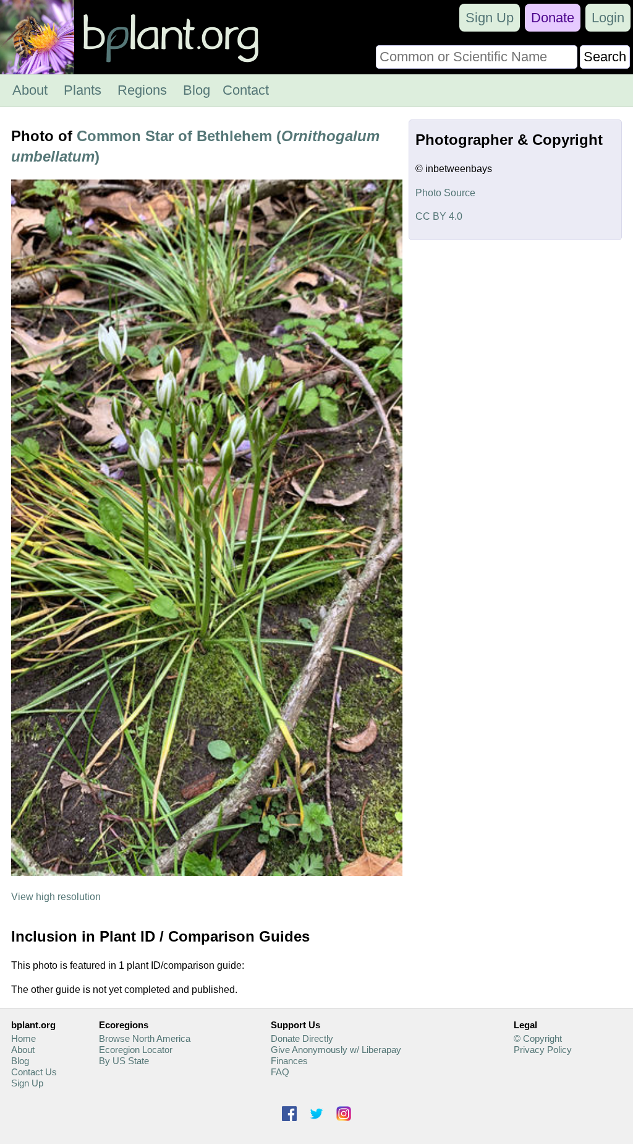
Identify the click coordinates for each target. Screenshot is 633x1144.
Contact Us (34, 1072)
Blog (196, 90)
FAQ (280, 1072)
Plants (82, 90)
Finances (289, 1060)
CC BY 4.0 (438, 216)
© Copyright (538, 1038)
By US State (124, 1060)
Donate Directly (302, 1038)
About (30, 90)
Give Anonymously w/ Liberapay (336, 1049)
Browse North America (144, 1038)
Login (608, 17)
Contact (246, 90)
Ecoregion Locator (135, 1049)
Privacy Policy (543, 1049)
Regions (142, 90)
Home (23, 1038)
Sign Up (489, 17)
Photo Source (445, 193)
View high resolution (56, 896)
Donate (552, 17)
